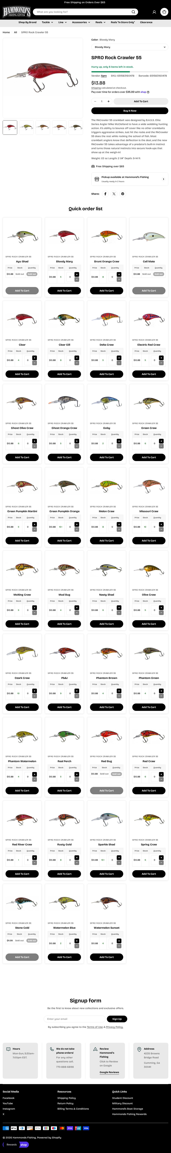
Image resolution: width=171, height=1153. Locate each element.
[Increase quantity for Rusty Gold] (76, 857)
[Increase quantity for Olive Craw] (161, 607)
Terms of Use (95, 1027)
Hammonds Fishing (24, 1137)
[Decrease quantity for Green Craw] (161, 446)
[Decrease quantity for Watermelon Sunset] (119, 946)
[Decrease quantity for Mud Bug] (76, 612)
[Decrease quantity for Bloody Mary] (76, 279)
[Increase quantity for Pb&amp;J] (76, 691)
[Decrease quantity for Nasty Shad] (119, 612)
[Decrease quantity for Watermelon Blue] (76, 946)
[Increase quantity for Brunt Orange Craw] (119, 274)
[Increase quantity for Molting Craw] (34, 607)
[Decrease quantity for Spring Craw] (161, 862)
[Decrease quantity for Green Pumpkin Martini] (34, 529)
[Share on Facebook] (105, 193)
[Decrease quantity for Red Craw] (161, 779)
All (15, 32)
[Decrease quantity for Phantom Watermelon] (34, 779)
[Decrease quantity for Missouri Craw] (161, 529)
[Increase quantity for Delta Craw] (119, 358)
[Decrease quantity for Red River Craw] (34, 862)
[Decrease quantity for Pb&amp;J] (76, 696)
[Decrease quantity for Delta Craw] (119, 363)
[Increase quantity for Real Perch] (76, 774)
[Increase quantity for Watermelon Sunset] (119, 941)
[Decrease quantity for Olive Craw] (161, 612)
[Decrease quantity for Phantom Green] (161, 696)
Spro (104, 75)
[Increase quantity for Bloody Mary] (76, 274)
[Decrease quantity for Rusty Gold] (76, 862)
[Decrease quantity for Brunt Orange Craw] (119, 279)
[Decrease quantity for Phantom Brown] (119, 696)
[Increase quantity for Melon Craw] (119, 524)
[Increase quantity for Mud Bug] (76, 607)
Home (6, 32)
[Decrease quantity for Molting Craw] (34, 612)
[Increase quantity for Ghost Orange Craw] (76, 441)
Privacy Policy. (114, 1027)
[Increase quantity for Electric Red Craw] (161, 358)
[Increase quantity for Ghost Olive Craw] (34, 441)
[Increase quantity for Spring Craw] (161, 857)
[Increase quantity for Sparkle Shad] (119, 857)
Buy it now (129, 110)
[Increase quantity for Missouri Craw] (161, 524)
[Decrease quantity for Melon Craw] (119, 529)
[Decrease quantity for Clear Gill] (76, 363)
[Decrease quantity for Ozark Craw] (34, 696)
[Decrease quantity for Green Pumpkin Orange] (76, 529)
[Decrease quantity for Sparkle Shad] (119, 862)
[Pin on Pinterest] (122, 193)
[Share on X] (114, 193)
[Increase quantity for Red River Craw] (34, 857)
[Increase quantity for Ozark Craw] (34, 691)
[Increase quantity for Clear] (34, 358)
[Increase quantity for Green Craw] (161, 441)
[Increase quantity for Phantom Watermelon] (34, 774)
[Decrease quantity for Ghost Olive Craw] (34, 446)
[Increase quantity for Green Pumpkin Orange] (76, 524)
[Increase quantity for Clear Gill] (76, 358)
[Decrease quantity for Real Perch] (76, 779)
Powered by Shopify (49, 1137)
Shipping (96, 87)
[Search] (133, 12)
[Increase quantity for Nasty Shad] (119, 607)
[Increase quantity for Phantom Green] (161, 691)
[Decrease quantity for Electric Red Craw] (161, 363)
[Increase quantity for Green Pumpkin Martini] (34, 524)
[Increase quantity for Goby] (119, 441)
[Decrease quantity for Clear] (34, 363)
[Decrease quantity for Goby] (119, 446)
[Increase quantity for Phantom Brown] (119, 691)
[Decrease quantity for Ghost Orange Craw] (76, 446)
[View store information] (163, 179)
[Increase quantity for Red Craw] (161, 774)
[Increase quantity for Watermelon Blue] (76, 941)
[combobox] (85, 12)
